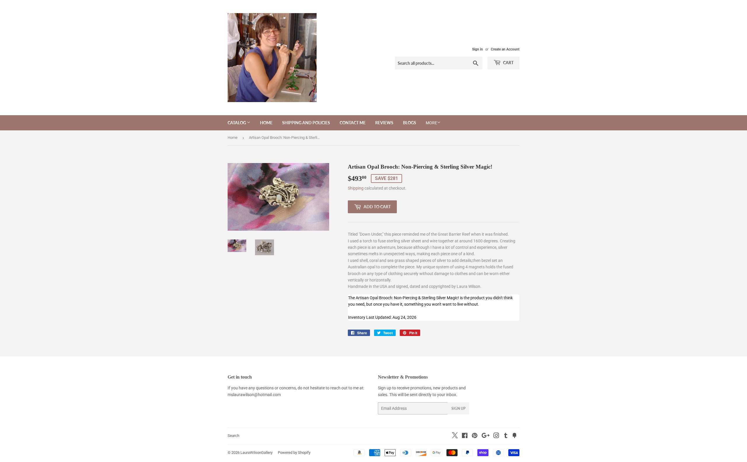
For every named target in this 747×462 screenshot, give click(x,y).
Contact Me (353, 122)
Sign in (477, 49)
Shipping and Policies (306, 122)
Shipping (356, 188)
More (431, 122)
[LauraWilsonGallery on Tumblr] (506, 436)
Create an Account (505, 49)
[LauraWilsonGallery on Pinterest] (475, 436)
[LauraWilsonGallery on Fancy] (514, 436)
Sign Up (458, 408)
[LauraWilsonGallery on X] (455, 437)
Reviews (384, 122)
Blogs (409, 122)
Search (233, 435)
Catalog (237, 122)
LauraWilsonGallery (256, 452)
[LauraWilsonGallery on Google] (485, 436)
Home (266, 122)
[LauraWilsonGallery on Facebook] (465, 436)
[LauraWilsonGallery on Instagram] (496, 436)
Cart (508, 62)
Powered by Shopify (294, 452)
